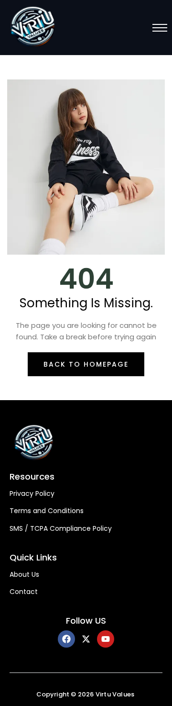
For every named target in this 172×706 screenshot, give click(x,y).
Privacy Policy (32, 493)
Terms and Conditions (47, 511)
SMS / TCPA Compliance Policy (61, 528)
